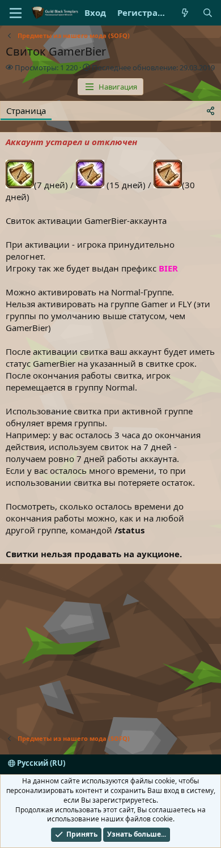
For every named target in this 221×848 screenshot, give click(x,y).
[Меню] (15, 13)
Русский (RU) (40, 763)
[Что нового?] (185, 12)
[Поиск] (208, 12)
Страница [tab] (26, 110)
